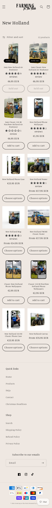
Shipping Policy (13, 430)
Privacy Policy (13, 443)
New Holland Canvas (38, 334)
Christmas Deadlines (16, 404)
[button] (3, 6)
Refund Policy (13, 436)
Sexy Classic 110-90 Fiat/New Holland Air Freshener (13, 124)
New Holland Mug (13, 232)
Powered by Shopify (35, 503)
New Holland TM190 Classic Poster (38, 233)
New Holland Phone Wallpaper (38, 123)
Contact (9, 397)
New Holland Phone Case (13, 179)
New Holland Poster (38, 179)
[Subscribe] (42, 462)
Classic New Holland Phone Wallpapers (13, 285)
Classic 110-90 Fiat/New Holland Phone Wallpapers (38, 286)
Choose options (13, 198)
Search (9, 423)
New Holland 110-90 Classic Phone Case (13, 335)
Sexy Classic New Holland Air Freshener (38, 68)
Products (10, 383)
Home (9, 377)
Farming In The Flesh (22, 503)
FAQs (8, 390)
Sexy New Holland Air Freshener (13, 68)
